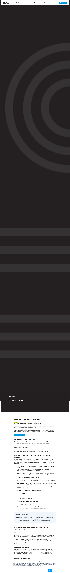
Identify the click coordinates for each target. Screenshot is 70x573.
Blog (35, 2)
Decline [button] (55, 570)
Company (46, 2)
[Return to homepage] (6, 3)
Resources (40, 2)
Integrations (12, 396)
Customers (30, 2)
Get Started (62, 2)
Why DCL (17, 2)
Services (23, 2)
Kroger (16, 422)
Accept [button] (50, 570)
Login (56, 2)
